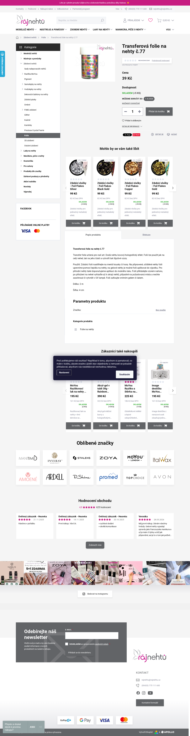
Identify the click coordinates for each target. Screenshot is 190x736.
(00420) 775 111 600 (151, 685)
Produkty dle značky (32, 171)
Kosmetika (28, 161)
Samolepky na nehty (33, 84)
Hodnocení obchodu (95, 501)
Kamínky (28, 125)
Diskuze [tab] (146, 234)
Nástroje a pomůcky (32, 59)
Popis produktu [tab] (93, 234)
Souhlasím (124, 374)
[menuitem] (26, 29)
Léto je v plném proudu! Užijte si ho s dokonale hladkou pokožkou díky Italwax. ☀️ (94, 3)
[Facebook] (138, 692)
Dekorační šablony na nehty (36, 94)
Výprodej (28, 192)
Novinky (27, 186)
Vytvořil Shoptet (146, 732)
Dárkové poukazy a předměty (36, 176)
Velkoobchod (62, 9)
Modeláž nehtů (30, 53)
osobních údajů (101, 644)
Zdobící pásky (30, 99)
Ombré (27, 105)
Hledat (102, 20)
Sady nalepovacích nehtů (35, 69)
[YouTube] (150, 692)
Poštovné (32, 9)
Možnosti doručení (131, 103)
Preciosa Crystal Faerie (34, 130)
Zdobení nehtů (30, 64)
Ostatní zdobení (31, 146)
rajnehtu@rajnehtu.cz (151, 680)
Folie (26, 135)
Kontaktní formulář (150, 703)
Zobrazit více (95, 545)
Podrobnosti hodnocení (161, 61)
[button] (172, 187)
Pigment (28, 79)
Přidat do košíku (157, 111)
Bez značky (161, 310)
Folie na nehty (87, 329)
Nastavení (64, 372)
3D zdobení (29, 140)
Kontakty (20, 9)
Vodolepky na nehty (32, 89)
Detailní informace (130, 126)
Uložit (137, 135)
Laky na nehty (30, 151)
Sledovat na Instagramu (97, 594)
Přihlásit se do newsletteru (79, 652)
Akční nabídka (30, 181)
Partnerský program (81, 9)
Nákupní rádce (46, 9)
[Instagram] (144, 692)
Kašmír (27, 120)
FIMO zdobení (30, 110)
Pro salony (28, 166)
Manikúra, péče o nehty (34, 156)
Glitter (27, 115)
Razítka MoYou (30, 74)
